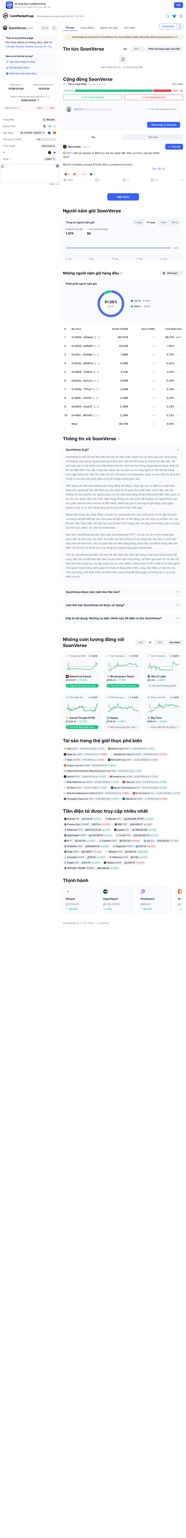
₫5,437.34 (121, 840)
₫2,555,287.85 (136, 829)
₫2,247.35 (135, 846)
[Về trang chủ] (18, 16)
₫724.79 (83, 862)
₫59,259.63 (93, 868)
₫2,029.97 (125, 862)
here (175, 37)
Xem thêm (177, 84)
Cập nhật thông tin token (22, 61)
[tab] (125, 48)
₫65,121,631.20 (88, 829)
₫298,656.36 (88, 846)
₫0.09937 (84, 851)
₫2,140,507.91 (89, 835)
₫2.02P (70, 16)
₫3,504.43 (128, 851)
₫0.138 (129, 857)
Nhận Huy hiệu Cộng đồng (23, 73)
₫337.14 (88, 824)
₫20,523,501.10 (138, 835)
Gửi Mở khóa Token (19, 67)
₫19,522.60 (162, 840)
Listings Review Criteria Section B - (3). (29, 46)
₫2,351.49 (81, 840)
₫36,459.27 (135, 824)
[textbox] (110, 113)
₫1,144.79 (84, 818)
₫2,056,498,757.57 (131, 818)
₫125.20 (86, 857)
